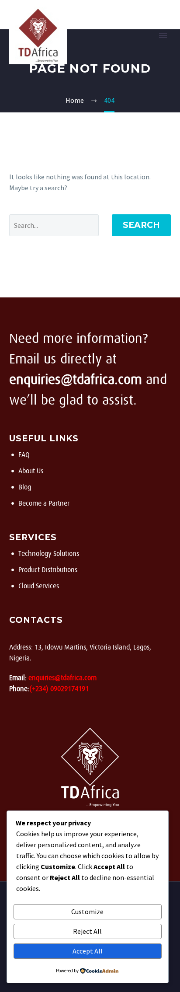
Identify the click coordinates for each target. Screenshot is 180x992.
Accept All (88, 951)
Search (141, 225)
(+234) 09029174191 (59, 689)
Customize (87, 911)
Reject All (87, 931)
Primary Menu (163, 35)
